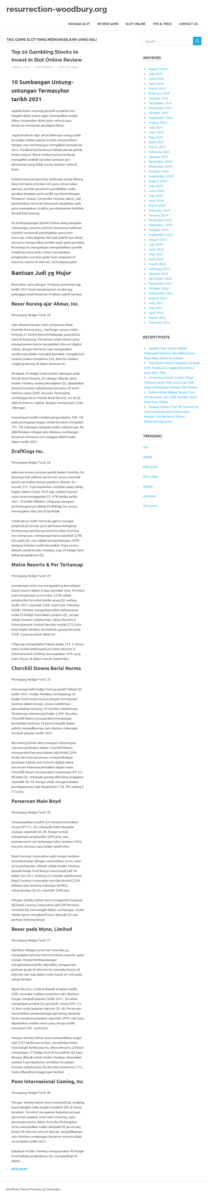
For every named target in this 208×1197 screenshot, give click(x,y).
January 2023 (158, 273)
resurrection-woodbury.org (56, 9)
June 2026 (156, 78)
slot (145, 447)
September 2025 (161, 117)
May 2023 (156, 254)
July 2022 (156, 303)
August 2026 (158, 69)
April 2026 (156, 83)
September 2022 (161, 293)
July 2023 (156, 244)
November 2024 (160, 166)
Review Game (107, 24)
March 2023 (157, 264)
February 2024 (159, 210)
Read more (19, 1169)
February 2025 (159, 152)
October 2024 (159, 171)
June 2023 (156, 249)
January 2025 (158, 156)
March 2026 (157, 88)
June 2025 (156, 132)
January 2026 (158, 98)
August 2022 (158, 298)
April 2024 (156, 200)
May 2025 (156, 137)
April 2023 (156, 259)
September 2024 (161, 176)
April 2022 (156, 312)
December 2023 (160, 220)
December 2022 (160, 278)
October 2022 (159, 288)
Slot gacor (150, 505)
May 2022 (156, 308)
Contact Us (188, 24)
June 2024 (156, 191)
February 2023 (159, 269)
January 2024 (158, 215)
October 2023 (159, 230)
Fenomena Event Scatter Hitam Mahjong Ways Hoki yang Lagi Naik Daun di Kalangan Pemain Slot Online (170, 382)
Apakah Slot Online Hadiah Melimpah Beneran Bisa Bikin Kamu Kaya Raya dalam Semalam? (169, 353)
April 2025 (156, 142)
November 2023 (160, 225)
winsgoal (149, 496)
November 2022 (160, 283)
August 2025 (158, 122)
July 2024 (156, 186)
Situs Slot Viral (68, 67)
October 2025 (159, 113)
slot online (150, 476)
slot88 (147, 457)
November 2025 (160, 108)
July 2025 (156, 127)
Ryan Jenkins (44, 67)
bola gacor (150, 466)
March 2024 (157, 205)
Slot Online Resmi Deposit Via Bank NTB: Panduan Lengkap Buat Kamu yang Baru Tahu (172, 367)
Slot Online (135, 24)
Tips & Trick (162, 24)
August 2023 (158, 239)
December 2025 (160, 103)
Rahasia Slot (79, 24)
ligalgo (148, 486)
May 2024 (156, 195)
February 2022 (159, 322)
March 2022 (157, 317)
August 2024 (158, 181)
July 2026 (156, 74)
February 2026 (159, 93)
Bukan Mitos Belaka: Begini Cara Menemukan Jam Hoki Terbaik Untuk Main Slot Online (170, 397)
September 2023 (161, 234)
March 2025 (157, 147)
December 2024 (160, 161)
